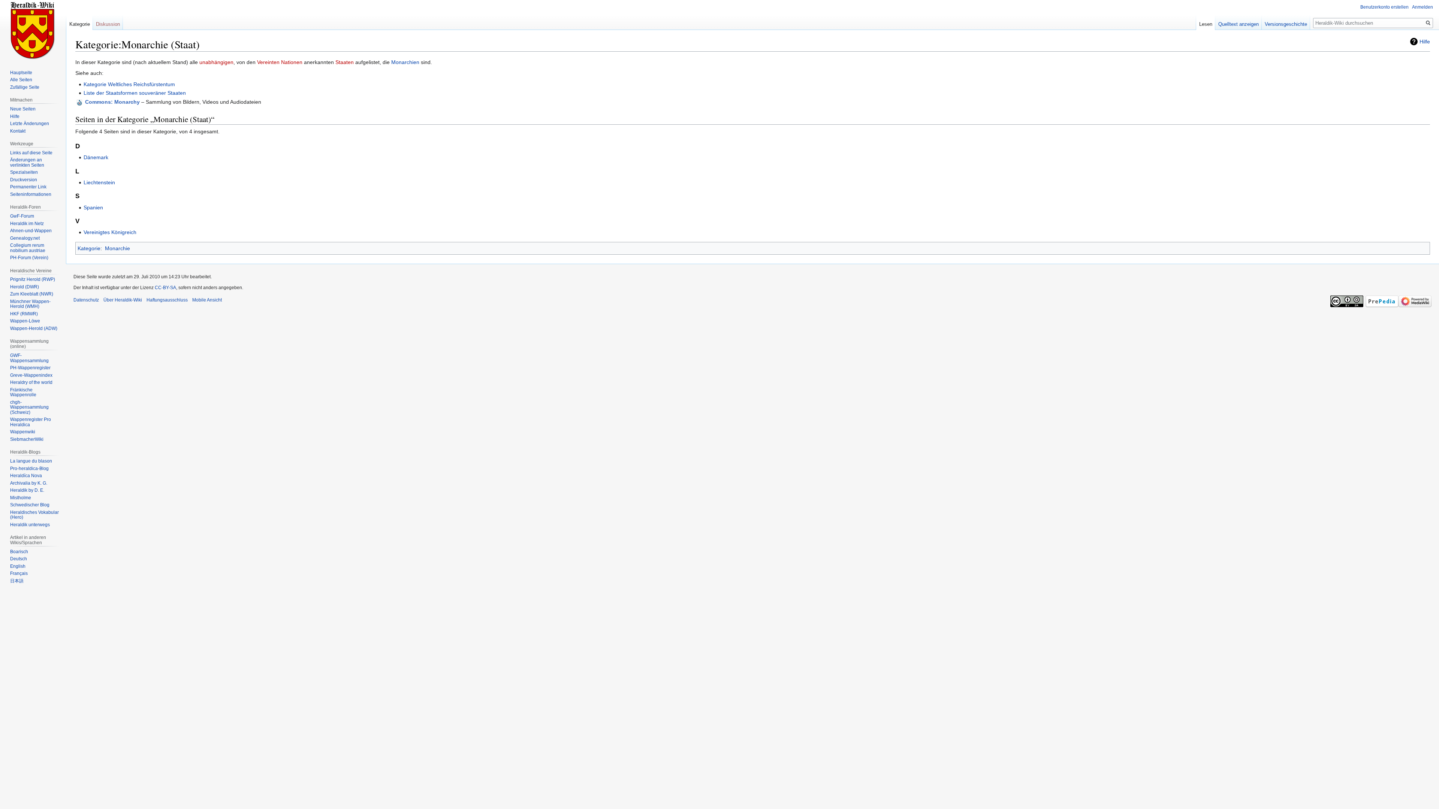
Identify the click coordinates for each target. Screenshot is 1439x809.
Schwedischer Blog (29, 504)
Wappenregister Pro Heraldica (30, 422)
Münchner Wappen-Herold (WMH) (30, 304)
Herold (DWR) (24, 287)
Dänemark (96, 157)
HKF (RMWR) (24, 313)
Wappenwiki (22, 431)
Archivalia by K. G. (28, 483)
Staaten (344, 62)
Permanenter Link (28, 187)
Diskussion (108, 24)
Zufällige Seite (24, 87)
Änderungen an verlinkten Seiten (27, 162)
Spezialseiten (24, 172)
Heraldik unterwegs (30, 524)
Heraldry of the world (31, 382)
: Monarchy (112, 102)
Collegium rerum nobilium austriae (27, 248)
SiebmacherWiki (26, 439)
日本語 (17, 581)
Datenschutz (86, 300)
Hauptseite (21, 72)
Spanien (93, 207)
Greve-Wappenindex (31, 375)
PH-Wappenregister (30, 367)
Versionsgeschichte (1286, 24)
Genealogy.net (25, 238)
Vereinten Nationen (279, 62)
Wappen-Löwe (25, 321)
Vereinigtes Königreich (110, 232)
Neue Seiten (23, 109)
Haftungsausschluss (167, 300)
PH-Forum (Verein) (29, 257)
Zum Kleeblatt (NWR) (31, 294)
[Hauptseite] (33, 30)
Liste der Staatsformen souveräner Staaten (135, 93)
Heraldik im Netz (27, 223)
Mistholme (20, 497)
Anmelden (1422, 7)
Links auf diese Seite (31, 152)
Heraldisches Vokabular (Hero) (34, 515)
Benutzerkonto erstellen (1384, 7)
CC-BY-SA (165, 287)
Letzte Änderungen (29, 123)
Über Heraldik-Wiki (122, 300)
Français (19, 573)
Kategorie (89, 248)
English (17, 566)
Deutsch (18, 558)
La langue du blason (31, 461)
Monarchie (117, 248)
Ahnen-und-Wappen (31, 230)
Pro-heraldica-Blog (29, 468)
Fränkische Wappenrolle (23, 392)
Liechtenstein (99, 182)
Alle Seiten (21, 79)
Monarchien (405, 62)
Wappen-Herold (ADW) (33, 328)
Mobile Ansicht (207, 300)
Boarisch (19, 551)
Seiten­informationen (30, 194)
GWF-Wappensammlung (29, 358)
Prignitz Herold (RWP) (32, 279)
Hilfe (1425, 42)
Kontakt (17, 131)
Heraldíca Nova (26, 475)
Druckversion (23, 179)
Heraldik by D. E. (27, 490)
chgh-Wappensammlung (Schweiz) (29, 407)
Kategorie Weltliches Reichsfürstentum (129, 84)
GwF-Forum (22, 216)
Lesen (1205, 24)
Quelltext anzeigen (1238, 24)
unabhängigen (216, 62)
